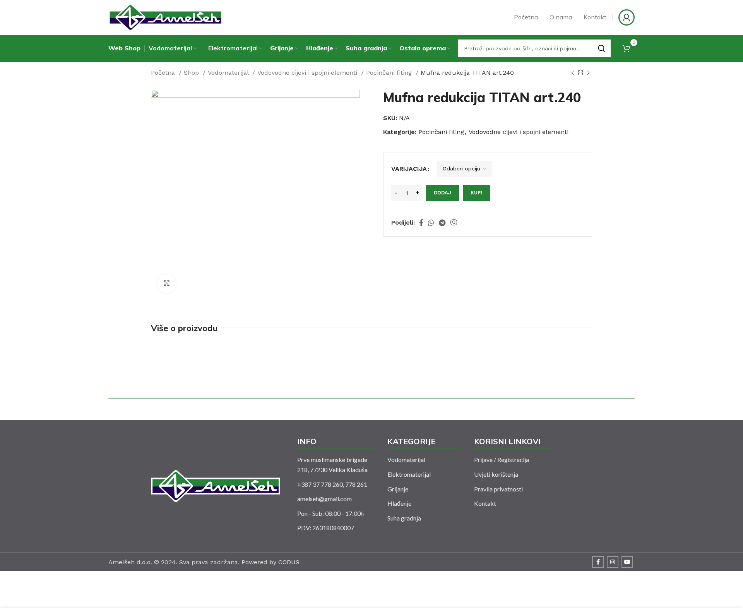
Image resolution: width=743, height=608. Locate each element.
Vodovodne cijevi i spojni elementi (308, 72)
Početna (164, 72)
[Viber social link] (453, 222)
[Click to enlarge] (166, 283)
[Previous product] (573, 73)
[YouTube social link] (627, 562)
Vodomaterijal (229, 72)
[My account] (627, 17)
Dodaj (442, 193)
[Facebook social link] (421, 222)
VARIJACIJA (409, 168)
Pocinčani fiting (390, 72)
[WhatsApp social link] (431, 222)
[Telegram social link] (442, 222)
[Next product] (588, 73)
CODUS (289, 562)
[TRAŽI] (602, 48)
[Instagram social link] (612, 562)
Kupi (476, 193)
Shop (192, 72)
